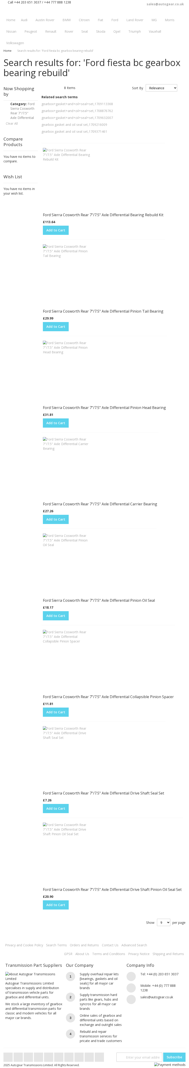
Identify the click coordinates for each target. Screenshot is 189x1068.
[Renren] (99, 1056)
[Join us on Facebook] (19, 1056)
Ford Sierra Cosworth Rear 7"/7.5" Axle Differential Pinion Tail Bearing (103, 311)
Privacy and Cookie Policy (24, 945)
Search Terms (56, 945)
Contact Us (110, 945)
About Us (82, 954)
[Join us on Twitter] (8, 1056)
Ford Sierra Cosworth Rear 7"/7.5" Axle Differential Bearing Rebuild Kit (103, 214)
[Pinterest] (69, 1056)
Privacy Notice (139, 954)
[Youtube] (39, 1056)
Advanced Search (134, 945)
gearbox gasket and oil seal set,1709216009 (74, 124)
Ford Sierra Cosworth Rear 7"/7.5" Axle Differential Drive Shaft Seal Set (103, 793)
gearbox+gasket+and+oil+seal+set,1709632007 (77, 117)
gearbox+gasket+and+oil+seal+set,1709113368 (77, 104)
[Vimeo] (49, 1056)
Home (7, 51)
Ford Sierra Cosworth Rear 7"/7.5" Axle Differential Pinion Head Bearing (104, 407)
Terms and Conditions (108, 954)
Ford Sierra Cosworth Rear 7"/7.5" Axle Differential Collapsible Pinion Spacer (108, 696)
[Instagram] (59, 1056)
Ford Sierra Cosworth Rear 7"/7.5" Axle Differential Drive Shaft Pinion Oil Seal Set (112, 889)
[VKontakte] (90, 1056)
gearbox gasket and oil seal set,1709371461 (74, 131)
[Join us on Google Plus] (29, 1056)
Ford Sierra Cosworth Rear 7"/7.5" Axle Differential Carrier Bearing (100, 504)
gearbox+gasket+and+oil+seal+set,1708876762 (77, 111)
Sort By (137, 88)
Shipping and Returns (168, 954)
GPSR (68, 954)
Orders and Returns (84, 945)
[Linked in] (79, 1056)
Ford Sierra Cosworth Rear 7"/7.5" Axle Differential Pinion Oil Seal (99, 600)
